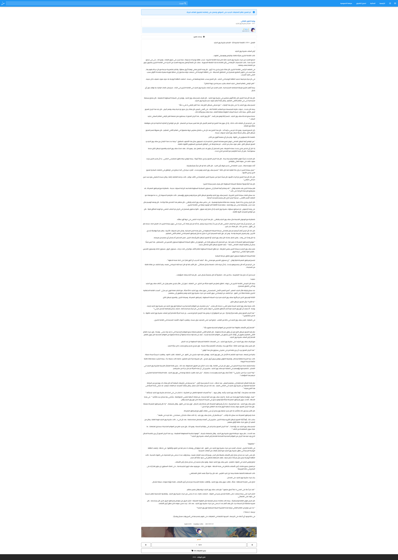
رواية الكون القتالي (248, 21)
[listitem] (199, 30)
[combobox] (97, 3)
